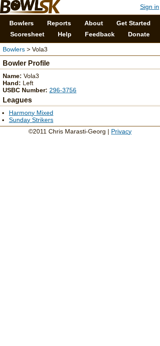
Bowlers (21, 23)
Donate (139, 34)
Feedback (100, 34)
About (93, 23)
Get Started (133, 23)
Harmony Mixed (31, 112)
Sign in (149, 6)
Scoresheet (27, 34)
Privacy (121, 131)
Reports (59, 23)
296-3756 (62, 90)
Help (65, 34)
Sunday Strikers (31, 119)
